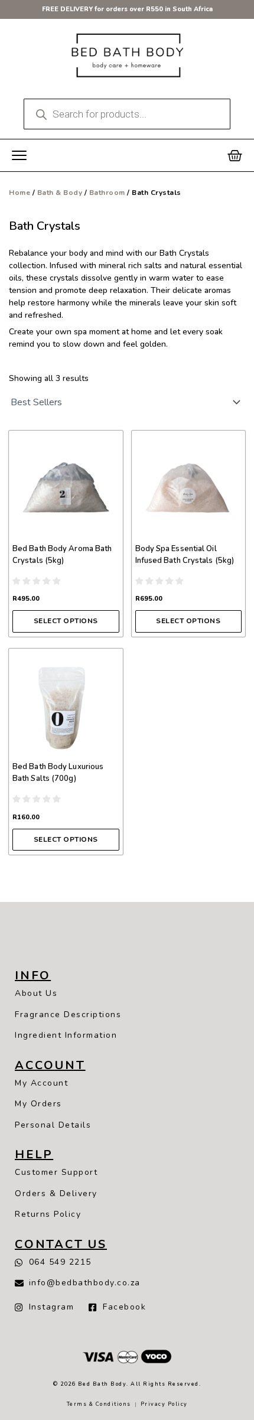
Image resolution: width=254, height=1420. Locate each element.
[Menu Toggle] (19, 155)
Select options (66, 621)
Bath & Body (60, 192)
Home (19, 192)
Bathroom (107, 192)
